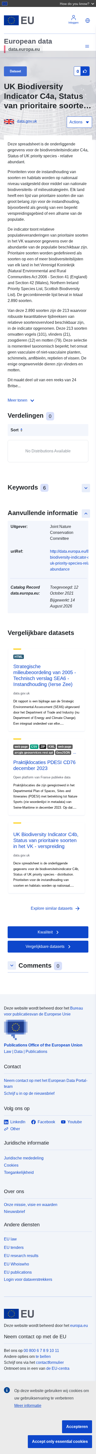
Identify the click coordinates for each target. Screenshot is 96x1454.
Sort (14, 430)
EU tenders (14, 1247)
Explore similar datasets (55, 908)
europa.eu (79, 1325)
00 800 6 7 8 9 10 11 (41, 1350)
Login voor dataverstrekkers (28, 1279)
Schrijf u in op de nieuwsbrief (29, 1093)
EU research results (21, 1256)
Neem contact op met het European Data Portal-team (45, 1083)
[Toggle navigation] (86, 46)
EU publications (18, 1272)
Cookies (11, 1165)
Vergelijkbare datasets (45, 946)
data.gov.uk (27, 121)
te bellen (43, 1356)
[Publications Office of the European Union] (46, 1028)
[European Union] (46, 1314)
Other (15, 1129)
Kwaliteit (45, 932)
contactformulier (50, 1362)
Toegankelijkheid (19, 1172)
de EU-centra (57, 1368)
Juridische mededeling (24, 1158)
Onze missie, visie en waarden (30, 1205)
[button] (77, 3)
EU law (10, 1239)
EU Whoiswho (16, 1264)
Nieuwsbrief (14, 1211)
